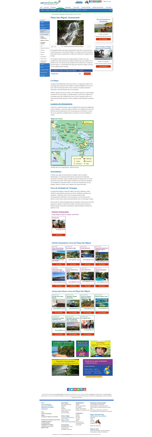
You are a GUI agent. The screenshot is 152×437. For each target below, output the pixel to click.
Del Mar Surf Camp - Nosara (58, 297)
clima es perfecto (107, 394)
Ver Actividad (58, 312)
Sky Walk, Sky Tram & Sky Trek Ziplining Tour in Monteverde (73, 319)
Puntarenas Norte (69, 10)
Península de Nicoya (43, 31)
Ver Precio (87, 73)
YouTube (92, 422)
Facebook (92, 417)
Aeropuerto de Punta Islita (43, 61)
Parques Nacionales (66, 410)
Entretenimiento (65, 428)
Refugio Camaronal (44, 48)
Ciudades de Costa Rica (47, 426)
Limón (63, 10)
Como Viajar (76, 7)
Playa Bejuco (43, 56)
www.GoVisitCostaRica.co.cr (67, 434)
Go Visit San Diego (59, 394)
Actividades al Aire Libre (67, 426)
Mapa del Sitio (44, 427)
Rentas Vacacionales (81, 405)
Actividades (53, 7)
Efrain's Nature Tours (102, 296)
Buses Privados (65, 419)
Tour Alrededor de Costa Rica (97, 404)
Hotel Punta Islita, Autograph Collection (58, 270)
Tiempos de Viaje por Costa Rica (49, 416)
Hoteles (77, 404)
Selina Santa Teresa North (72, 270)
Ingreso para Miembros (47, 405)
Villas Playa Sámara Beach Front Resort (58, 249)
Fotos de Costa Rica (46, 413)
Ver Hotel (58, 264)
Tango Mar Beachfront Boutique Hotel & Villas (102, 250)
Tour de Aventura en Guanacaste (103, 20)
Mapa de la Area (44, 40)
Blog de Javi (94, 429)
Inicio (41, 7)
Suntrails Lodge (71, 248)
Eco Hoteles (78, 407)
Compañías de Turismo (47, 424)
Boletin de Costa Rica (95, 425)
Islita (41, 46)
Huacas (42, 54)
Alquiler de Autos (65, 420)
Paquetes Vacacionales (97, 7)
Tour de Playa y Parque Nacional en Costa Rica (103, 47)
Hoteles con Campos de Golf (82, 410)
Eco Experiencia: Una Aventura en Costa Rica (101, 411)
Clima (42, 412)
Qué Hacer (46, 7)
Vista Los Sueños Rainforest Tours (86, 297)
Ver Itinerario (103, 39)
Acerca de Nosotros (46, 404)
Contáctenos (44, 409)
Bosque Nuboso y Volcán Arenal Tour (99, 405)
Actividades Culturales (66, 429)
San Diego (91, 394)
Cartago (47, 10)
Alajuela (42, 10)
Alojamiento (68, 7)
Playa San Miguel (44, 34)
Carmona (42, 50)
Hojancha (42, 52)
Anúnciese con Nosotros (47, 407)
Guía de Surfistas (65, 412)
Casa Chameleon (86, 269)
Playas (62, 407)
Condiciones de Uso (46, 421)
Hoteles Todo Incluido (81, 408)
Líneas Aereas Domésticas (67, 417)
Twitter (91, 419)
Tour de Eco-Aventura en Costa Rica (99, 410)
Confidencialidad (45, 423)
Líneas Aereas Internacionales (68, 421)
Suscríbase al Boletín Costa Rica (94, 376)
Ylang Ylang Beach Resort (101, 270)
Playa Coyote (43, 58)
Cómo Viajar (65, 416)
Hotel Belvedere (85, 248)
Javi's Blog (108, 7)
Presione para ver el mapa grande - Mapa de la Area (65, 167)
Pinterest (92, 420)
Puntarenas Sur (78, 10)
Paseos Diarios (64, 411)
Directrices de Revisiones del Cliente (50, 419)
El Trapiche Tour (85, 318)
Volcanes (63, 408)
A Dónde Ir (60, 7)
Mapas (43, 415)
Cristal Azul (54, 73)
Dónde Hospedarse (43, 37)
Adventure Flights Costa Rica (72, 297)
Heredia (58, 10)
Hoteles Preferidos (86, 7)
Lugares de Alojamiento (61, 104)
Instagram (92, 423)
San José (85, 10)
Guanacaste (53, 10)
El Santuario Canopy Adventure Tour (58, 318)
